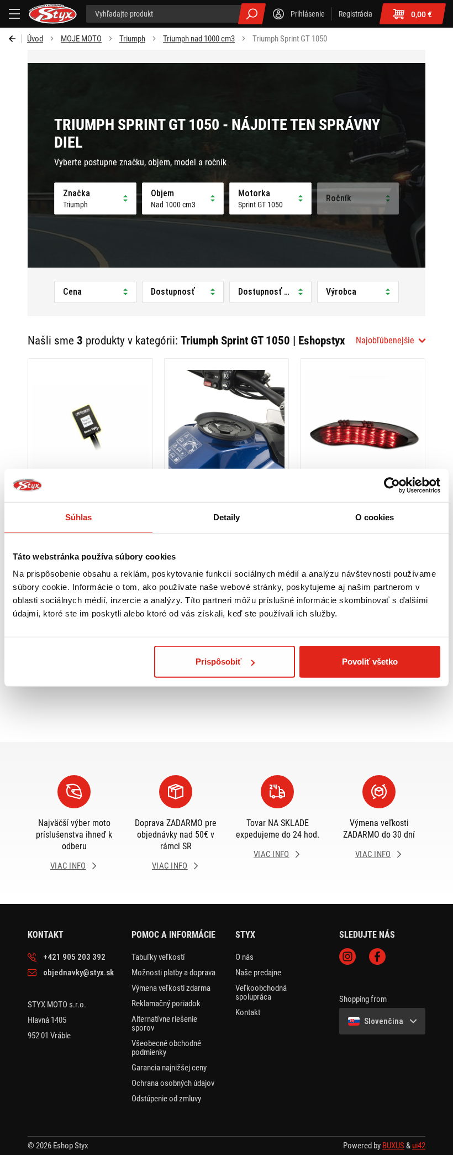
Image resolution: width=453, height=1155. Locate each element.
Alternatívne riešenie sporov (164, 1023)
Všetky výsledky (252, 13)
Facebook (377, 956)
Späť (15, 38)
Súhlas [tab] (78, 516)
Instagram (347, 956)
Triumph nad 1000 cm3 (199, 38)
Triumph (132, 38)
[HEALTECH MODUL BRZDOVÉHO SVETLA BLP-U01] (90, 432)
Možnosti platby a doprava (173, 973)
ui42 (418, 1146)
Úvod (35, 38)
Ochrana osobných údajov (172, 1083)
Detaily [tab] (226, 516)
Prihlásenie (308, 13)
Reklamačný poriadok (166, 1003)
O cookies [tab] (374, 516)
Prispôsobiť (218, 661)
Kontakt (247, 1012)
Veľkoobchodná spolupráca (261, 992)
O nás (244, 957)
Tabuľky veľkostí (158, 957)
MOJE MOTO (81, 38)
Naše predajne (258, 973)
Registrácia (355, 13)
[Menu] (14, 14)
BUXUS (393, 1146)
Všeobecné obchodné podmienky (166, 1047)
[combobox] (390, 340)
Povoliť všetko (370, 661)
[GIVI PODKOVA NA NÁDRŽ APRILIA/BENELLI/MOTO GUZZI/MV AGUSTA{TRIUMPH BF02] (226, 432)
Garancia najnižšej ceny (169, 1068)
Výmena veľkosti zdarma (170, 988)
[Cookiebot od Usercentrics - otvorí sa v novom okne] (392, 485)
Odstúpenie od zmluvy (166, 1099)
